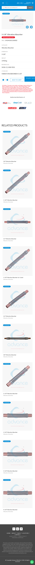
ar (18, 3)
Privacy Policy (22, 536)
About (14, 533)
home (8, 533)
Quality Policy (13, 536)
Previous (27, 27)
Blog (19, 533)
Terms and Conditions (17, 537)
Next (31, 27)
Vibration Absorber (8, 163)
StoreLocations (26, 3)
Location (25, 533)
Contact (17, 534)
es (21, 3)
